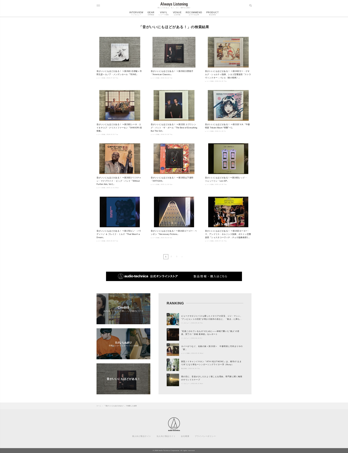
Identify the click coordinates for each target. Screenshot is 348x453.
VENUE (177, 13)
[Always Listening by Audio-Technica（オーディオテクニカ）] (174, 430)
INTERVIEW (136, 13)
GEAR (151, 13)
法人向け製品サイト (166, 436)
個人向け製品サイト (141, 436)
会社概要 (185, 436)
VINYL (164, 13)
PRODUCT (212, 13)
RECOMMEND (194, 13)
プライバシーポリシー (205, 436)
